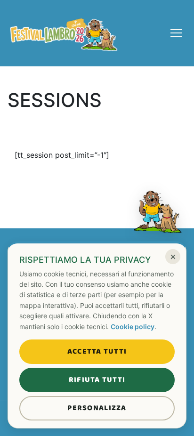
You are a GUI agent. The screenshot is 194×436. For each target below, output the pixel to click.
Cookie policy (132, 327)
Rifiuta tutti (97, 380)
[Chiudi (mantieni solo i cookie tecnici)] (172, 256)
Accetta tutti (97, 351)
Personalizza (96, 408)
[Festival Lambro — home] (64, 33)
